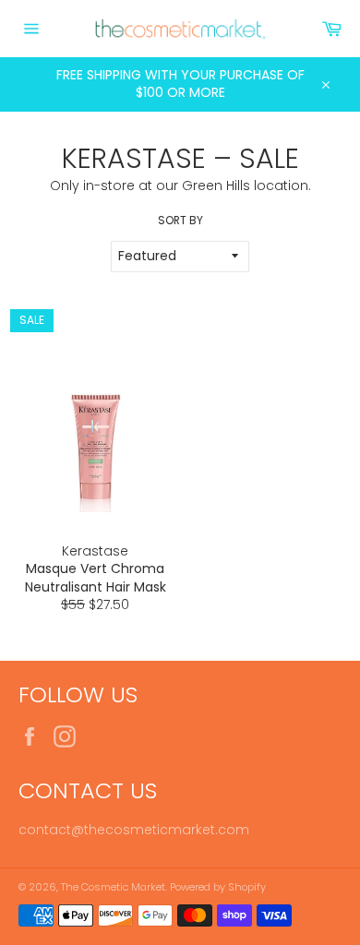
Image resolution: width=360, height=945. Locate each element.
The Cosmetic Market (113, 886)
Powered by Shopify (218, 886)
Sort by (180, 220)
